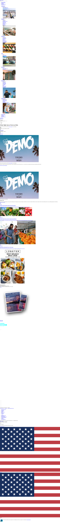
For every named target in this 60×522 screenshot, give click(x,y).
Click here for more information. (3, 165)
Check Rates (4, 69)
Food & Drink (3, 36)
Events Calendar (10, 126)
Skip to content (1, 0)
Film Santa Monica (3, 419)
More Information (29, 519)
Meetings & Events (3, 4)
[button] (30, 495)
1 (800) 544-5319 (2, 408)
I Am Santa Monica (3, 417)
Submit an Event (3, 114)
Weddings (2, 3)
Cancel (1, 120)
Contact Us (6, 408)
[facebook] (1, 329)
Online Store (2, 418)
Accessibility (2, 413)
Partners (2, 411)
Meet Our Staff (3, 416)
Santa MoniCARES (3, 415)
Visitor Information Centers (11, 408)
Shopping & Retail (3, 98)
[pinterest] (1, 405)
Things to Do (2, 19)
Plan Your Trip (3, 80)
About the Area (3, 6)
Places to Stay (2, 67)
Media (2, 412)
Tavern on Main (2, 130)
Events (2, 53)
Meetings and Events (3, 409)
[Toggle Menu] (0, 119)
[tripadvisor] (2, 406)
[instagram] (1, 401)
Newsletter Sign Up (2, 426)
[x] (30, 400)
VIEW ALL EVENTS (2, 202)
